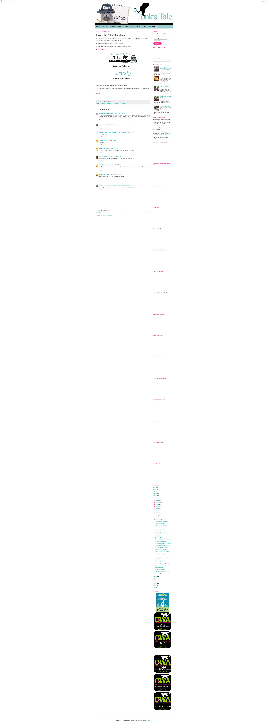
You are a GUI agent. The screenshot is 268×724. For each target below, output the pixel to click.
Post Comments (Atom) (107, 215)
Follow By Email (158, 38)
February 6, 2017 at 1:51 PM (115, 174)
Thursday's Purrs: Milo (160, 569)
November (158, 502)
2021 (155, 491)
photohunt (109, 103)
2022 (155, 489)
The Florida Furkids (104, 174)
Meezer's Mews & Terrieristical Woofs (108, 185)
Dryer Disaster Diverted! (165, 106)
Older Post (147, 212)
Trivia (139, 27)
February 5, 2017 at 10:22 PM (114, 156)
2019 (155, 495)
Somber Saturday (164, 76)
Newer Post (98, 212)
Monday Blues (158, 535)
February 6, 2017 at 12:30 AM (112, 164)
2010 (155, 587)
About (105, 27)
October (157, 504)
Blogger (149, 720)
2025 (155, 487)
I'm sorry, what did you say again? (162, 551)
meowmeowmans (103, 156)
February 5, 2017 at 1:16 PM (112, 124)
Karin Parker (102, 164)
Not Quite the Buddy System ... (162, 547)
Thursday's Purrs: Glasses (161, 541)
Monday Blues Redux (160, 523)
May (157, 514)
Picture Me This (114, 103)
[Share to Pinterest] (110, 101)
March (157, 517)
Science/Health (129, 27)
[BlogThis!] (106, 101)
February (158, 519)
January (157, 573)
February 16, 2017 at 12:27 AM (124, 185)
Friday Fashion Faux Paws (161, 527)
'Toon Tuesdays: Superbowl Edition (163, 563)
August (157, 508)
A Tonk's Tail (102, 148)
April (157, 515)
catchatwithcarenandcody (124, 118)
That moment (158, 560)
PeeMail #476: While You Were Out (163, 539)
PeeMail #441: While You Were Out (163, 555)
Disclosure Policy (149, 27)
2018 (155, 497)
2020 (155, 493)
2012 (155, 583)
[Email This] (105, 101)
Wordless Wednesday (164, 86)
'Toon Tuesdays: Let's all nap (161, 521)
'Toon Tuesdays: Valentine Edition (162, 545)
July (157, 510)
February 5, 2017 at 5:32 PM (128, 132)
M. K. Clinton (102, 124)
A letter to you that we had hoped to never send (165, 67)
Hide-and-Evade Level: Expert (162, 565)
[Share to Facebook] (109, 101)
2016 (155, 576)
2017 (155, 498)
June (157, 512)
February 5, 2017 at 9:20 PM (112, 148)
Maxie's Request (159, 567)
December (158, 500)
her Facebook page (165, 134)
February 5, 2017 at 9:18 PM (109, 140)
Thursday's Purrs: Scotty (160, 529)
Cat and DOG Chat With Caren (106, 113)
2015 (155, 578)
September (158, 506)
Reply (100, 119)
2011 (155, 585)
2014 (155, 580)
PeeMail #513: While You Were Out (163, 543)
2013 (155, 581)
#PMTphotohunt (103, 103)
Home (98, 27)
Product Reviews (115, 27)
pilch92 (101, 140)
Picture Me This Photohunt (123, 103)
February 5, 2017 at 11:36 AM (120, 113)
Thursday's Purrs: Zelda (160, 553)
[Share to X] (107, 101)
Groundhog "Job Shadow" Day (162, 571)
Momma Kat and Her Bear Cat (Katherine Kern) (110, 132)
